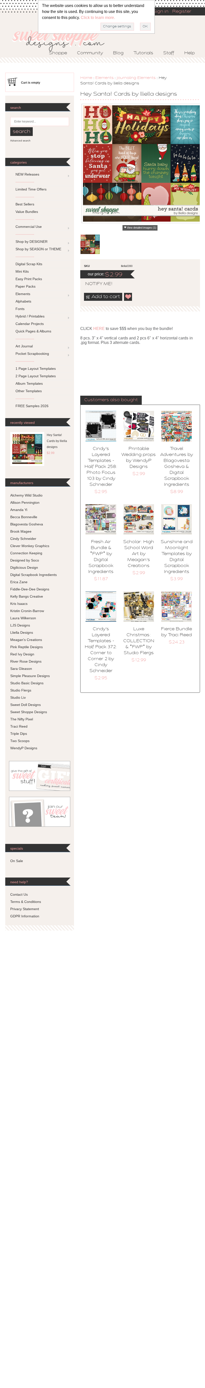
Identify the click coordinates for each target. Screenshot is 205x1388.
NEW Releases (27, 174)
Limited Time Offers (31, 189)
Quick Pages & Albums (33, 331)
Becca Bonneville (23, 517)
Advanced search (20, 140)
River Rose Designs (26, 661)
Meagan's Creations (26, 640)
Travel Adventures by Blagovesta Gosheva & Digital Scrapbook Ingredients (176, 467)
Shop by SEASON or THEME (38, 249)
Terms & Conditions (25, 902)
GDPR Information (24, 916)
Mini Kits (22, 271)
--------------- (25, 182)
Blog (118, 53)
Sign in (160, 12)
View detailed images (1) (141, 227)
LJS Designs (20, 625)
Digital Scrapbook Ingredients (33, 575)
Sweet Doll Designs (25, 705)
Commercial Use (29, 227)
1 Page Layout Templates (36, 369)
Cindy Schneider (23, 539)
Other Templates (29, 391)
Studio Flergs (20, 690)
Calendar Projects (30, 324)
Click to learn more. (98, 17)
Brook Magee (21, 531)
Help (189, 53)
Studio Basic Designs (27, 683)
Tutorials (143, 53)
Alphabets (23, 301)
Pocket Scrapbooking (32, 354)
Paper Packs (26, 286)
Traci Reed (19, 726)
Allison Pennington (25, 503)
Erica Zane (19, 582)
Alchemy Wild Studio (26, 495)
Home (86, 78)
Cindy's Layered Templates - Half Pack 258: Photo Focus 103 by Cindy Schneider (100, 467)
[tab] (111, 400)
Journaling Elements (136, 78)
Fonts (20, 309)
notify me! (94, 284)
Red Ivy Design (22, 654)
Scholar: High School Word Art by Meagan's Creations (138, 554)
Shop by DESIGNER (32, 242)
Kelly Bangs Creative (26, 596)
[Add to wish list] (128, 297)
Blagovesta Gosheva (26, 524)
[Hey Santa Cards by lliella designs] (90, 244)
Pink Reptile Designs (26, 647)
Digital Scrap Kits (29, 264)
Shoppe (58, 53)
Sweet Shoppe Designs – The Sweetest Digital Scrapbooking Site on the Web (62, 39)
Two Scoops (20, 741)
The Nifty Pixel (21, 719)
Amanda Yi (18, 510)
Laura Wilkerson (23, 618)
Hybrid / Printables (30, 316)
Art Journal (24, 346)
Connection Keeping (26, 553)
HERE (99, 328)
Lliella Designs (21, 632)
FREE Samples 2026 (32, 406)
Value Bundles (27, 212)
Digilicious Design (24, 567)
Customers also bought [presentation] (111, 400)
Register (181, 12)
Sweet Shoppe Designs (28, 712)
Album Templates (29, 383)
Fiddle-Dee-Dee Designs (29, 589)
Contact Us (19, 894)
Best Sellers (25, 204)
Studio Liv (18, 697)
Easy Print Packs (29, 279)
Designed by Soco (24, 560)
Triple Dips (18, 734)
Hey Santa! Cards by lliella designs (57, 441)
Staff (168, 53)
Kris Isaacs (19, 604)
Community (90, 53)
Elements (104, 78)
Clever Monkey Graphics (29, 546)
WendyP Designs (23, 748)
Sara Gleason (21, 669)
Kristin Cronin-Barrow (27, 611)
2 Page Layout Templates (36, 376)
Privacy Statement (24, 909)
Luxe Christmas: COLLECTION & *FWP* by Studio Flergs (138, 641)
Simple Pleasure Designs (30, 676)
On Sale (16, 861)
